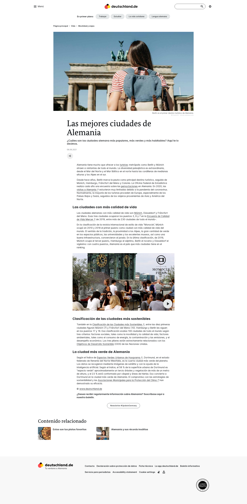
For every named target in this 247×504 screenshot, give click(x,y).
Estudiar (117, 16)
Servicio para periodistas (98, 472)
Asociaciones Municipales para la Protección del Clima (127, 380)
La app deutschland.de (166, 466)
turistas (124, 164)
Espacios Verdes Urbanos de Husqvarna (118, 357)
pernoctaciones (129, 186)
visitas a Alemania (86, 189)
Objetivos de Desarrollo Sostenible (95, 344)
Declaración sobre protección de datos (117, 466)
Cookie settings (147, 472)
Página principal (60, 26)
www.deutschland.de (90, 388)
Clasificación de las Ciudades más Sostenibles (117, 324)
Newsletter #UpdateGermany (123, 405)
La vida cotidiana (136, 16)
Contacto (90, 466)
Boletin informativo (190, 466)
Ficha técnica (146, 466)
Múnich (138, 213)
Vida (73, 26)
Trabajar (102, 16)
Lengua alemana (159, 16)
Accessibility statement (125, 472)
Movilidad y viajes (86, 26)
